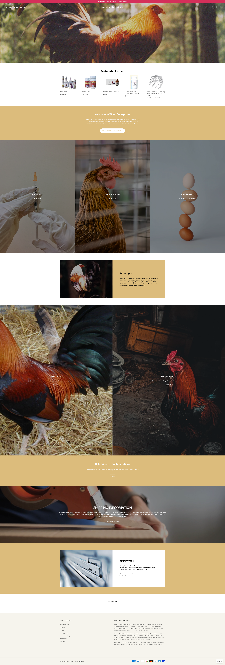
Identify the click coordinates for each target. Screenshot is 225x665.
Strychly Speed (86, 92)
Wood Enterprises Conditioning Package (132, 92)
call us (112, 476)
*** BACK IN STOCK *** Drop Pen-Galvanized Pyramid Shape (156, 93)
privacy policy (126, 575)
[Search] (216, 7)
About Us (15, 7)
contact (62, 630)
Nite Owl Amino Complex (111, 92)
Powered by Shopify (79, 661)
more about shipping (112, 521)
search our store (64, 624)
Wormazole (63, 92)
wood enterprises (112, 7)
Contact (22, 7)
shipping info (63, 638)
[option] (86, 279)
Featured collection (112, 71)
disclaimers (63, 641)
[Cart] (220, 7)
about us (62, 627)
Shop (10, 7)
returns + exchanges (65, 636)
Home (5, 7)
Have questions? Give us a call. (112, 130)
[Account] (212, 7)
